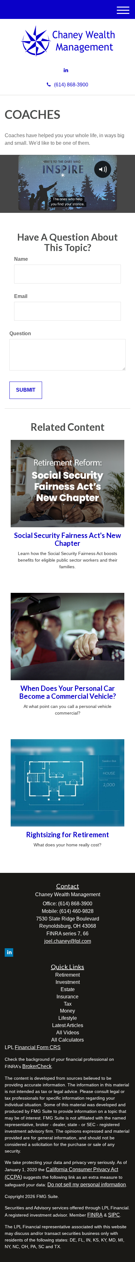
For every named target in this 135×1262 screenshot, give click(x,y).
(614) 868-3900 (71, 84)
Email (20, 296)
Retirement (67, 975)
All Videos (67, 1032)
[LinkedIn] (66, 70)
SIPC (114, 1215)
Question (20, 333)
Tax (68, 1004)
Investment (68, 982)
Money (67, 1011)
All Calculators (67, 1040)
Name (21, 259)
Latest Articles (67, 1025)
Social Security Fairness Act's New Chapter (67, 539)
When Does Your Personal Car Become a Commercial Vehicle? (67, 692)
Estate (68, 989)
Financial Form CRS (38, 1047)
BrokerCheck (36, 1066)
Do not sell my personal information (86, 1184)
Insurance (67, 996)
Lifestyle (67, 1018)
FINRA (95, 1215)
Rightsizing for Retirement (67, 834)
